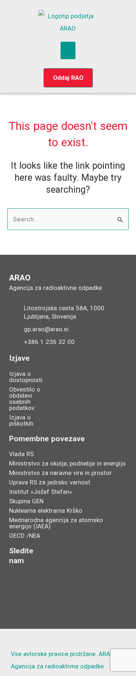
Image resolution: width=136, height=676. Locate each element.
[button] (68, 50)
